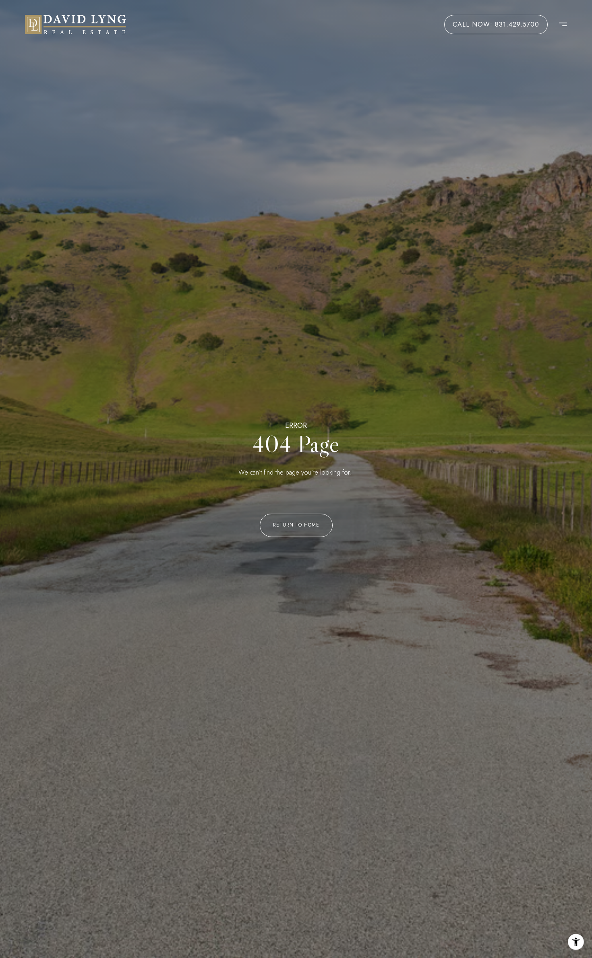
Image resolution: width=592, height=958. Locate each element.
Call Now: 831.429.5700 (496, 24)
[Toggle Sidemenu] (559, 25)
